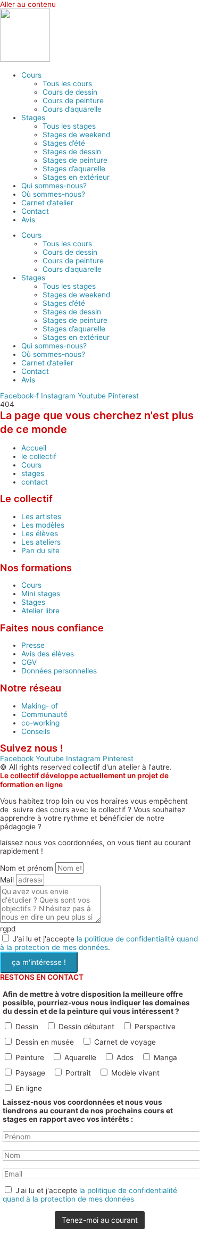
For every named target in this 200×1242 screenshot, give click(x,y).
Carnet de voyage (125, 1042)
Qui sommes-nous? (54, 185)
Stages (33, 117)
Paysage (30, 1073)
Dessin (26, 1026)
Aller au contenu (28, 4)
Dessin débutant (86, 1026)
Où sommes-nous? (53, 194)
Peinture (29, 1057)
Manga (165, 1057)
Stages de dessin (72, 151)
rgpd (7, 928)
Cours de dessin (70, 92)
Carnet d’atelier (47, 202)
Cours (31, 75)
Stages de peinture (75, 160)
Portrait (78, 1073)
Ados (125, 1057)
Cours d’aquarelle (72, 109)
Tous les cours (67, 83)
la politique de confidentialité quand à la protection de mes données (99, 943)
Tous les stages (69, 126)
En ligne (28, 1088)
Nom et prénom (27, 868)
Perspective (155, 1026)
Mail (8, 880)
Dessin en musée (44, 1042)
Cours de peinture (73, 100)
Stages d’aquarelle (74, 168)
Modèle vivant (135, 1073)
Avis (28, 219)
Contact (35, 211)
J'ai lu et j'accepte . (99, 943)
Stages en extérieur (76, 177)
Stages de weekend (76, 134)
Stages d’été (64, 143)
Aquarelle (80, 1057)
